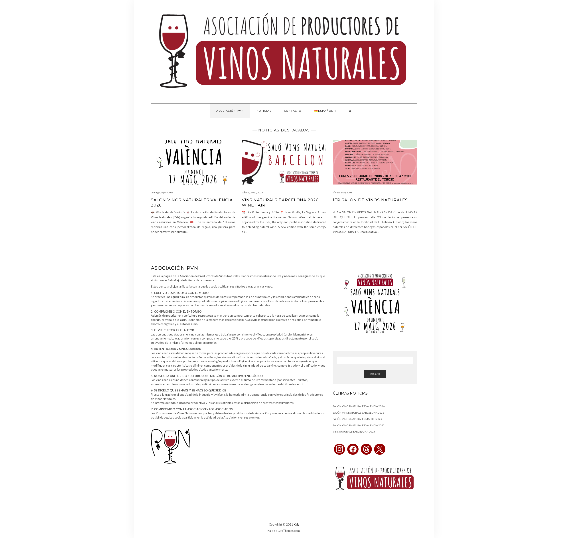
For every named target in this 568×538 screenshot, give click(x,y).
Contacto (292, 110)
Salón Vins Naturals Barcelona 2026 (358, 412)
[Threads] (366, 449)
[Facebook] (352, 449)
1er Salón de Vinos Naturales (370, 200)
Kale (296, 524)
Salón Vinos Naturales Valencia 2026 (359, 406)
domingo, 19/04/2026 (162, 192)
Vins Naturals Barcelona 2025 (354, 431)
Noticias (264, 110)
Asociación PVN (230, 110)
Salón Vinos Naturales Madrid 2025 (357, 419)
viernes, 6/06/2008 (342, 192)
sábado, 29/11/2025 (252, 192)
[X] (379, 449)
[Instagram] (339, 449)
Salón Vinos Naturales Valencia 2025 (359, 425)
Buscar (375, 373)
